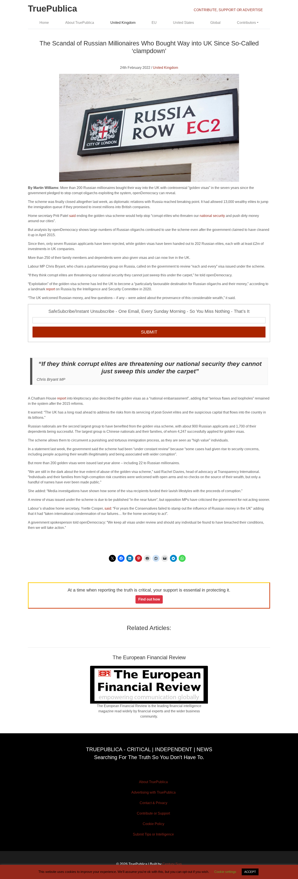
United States (183, 22)
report (50, 289)
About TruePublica (79, 22)
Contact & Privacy (153, 803)
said (72, 216)
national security (212, 216)
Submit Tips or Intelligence (153, 834)
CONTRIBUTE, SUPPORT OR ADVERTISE (228, 10)
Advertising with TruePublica (153, 792)
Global (215, 22)
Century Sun (172, 864)
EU (154, 22)
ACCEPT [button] (250, 872)
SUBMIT (149, 332)
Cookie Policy (153, 824)
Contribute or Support (153, 813)
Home (44, 22)
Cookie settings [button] (225, 872)
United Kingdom (122, 22)
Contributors (246, 22)
